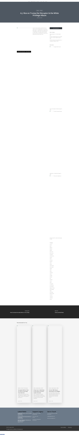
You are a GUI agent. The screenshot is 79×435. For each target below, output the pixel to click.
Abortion (51, 244)
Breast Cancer (51, 253)
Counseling (51, 254)
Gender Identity (52, 265)
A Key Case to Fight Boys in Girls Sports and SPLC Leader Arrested (24, 420)
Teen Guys (51, 296)
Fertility (51, 264)
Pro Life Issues (52, 285)
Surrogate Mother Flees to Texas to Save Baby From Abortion (25, 413)
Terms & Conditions (63, 427)
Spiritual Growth (52, 293)
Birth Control (51, 251)
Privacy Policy (70, 427)
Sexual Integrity (52, 289)
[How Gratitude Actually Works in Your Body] (20, 311)
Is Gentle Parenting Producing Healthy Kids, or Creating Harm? (25, 417)
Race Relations (52, 286)
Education (51, 261)
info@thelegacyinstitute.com (51, 416)
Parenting (51, 279)
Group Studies (51, 267)
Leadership (51, 272)
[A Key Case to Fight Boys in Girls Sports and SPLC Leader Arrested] (39, 364)
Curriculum (51, 260)
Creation (51, 257)
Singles (51, 290)
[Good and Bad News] (59, 311)
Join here (34, 417)
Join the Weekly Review (56, 28)
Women (51, 299)
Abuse (50, 246)
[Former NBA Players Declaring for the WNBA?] (55, 364)
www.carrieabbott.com (52, 418)
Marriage (51, 276)
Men (50, 278)
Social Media (51, 292)
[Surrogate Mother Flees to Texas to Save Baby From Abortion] (24, 364)
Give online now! (35, 414)
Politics (41, 10)
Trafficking (51, 297)
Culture (38, 10)
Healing (51, 268)
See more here (34, 420)
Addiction (51, 247)
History (51, 271)
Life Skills (51, 275)
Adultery (51, 250)
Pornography (51, 283)
